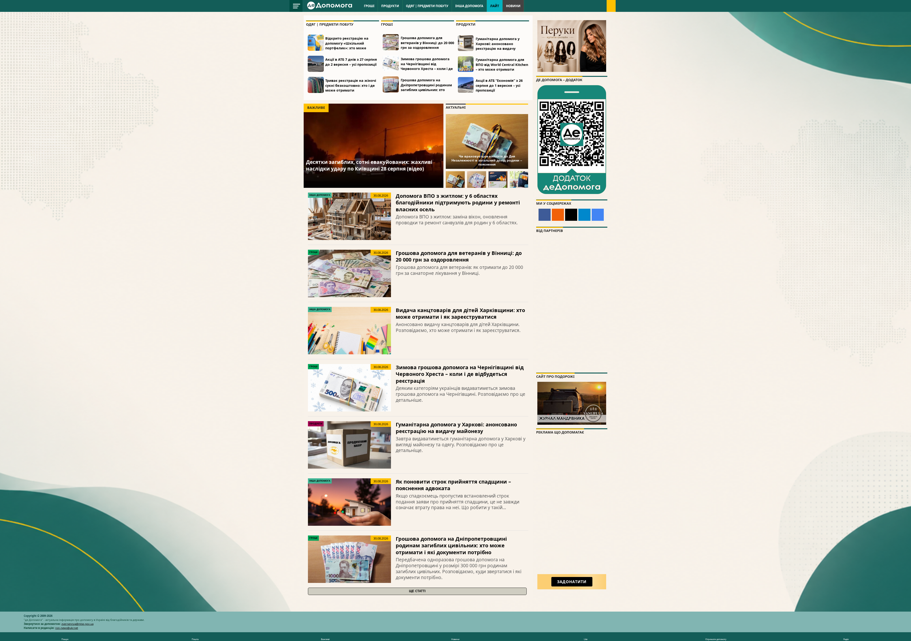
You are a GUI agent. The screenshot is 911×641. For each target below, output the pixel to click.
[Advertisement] (571, 509)
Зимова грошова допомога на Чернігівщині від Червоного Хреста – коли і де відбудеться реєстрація (427, 66)
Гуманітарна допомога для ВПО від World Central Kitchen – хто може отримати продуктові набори (502, 66)
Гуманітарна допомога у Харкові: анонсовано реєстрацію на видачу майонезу (498, 46)
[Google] (598, 215)
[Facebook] (545, 215)
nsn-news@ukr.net (66, 628)
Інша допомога (469, 6)
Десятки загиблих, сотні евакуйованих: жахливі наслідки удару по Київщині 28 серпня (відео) (369, 165)
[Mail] (571, 215)
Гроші (369, 6)
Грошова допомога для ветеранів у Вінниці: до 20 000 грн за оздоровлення (427, 43)
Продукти (390, 6)
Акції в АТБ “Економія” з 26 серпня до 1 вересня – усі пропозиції (499, 85)
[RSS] (558, 215)
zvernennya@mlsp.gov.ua (77, 624)
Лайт (494, 6)
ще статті (417, 591)
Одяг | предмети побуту (427, 6)
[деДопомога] (330, 8)
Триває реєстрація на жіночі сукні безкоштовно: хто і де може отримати (350, 85)
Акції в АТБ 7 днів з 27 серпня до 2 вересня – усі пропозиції (351, 61)
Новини (513, 6)
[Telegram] (584, 215)
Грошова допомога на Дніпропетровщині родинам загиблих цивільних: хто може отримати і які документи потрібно (426, 89)
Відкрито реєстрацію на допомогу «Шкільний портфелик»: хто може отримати (346, 45)
